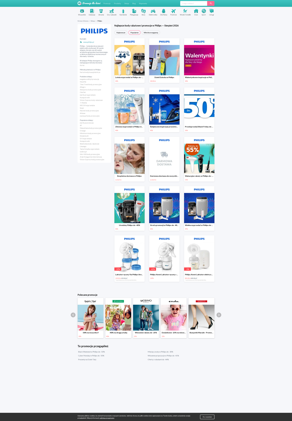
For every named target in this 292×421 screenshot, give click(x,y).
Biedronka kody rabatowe (89, 144)
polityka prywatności (107, 418)
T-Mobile (83, 103)
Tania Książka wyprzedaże (89, 149)
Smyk (82, 108)
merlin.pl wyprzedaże (88, 95)
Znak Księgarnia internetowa (91, 157)
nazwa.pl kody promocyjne (90, 116)
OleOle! (83, 92)
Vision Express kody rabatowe (91, 100)
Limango (83, 146)
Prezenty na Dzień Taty (87, 359)
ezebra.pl (83, 152)
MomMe (83, 82)
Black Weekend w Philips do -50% (91, 352)
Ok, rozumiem (207, 417)
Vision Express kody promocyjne (92, 159)
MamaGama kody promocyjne (91, 128)
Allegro (83, 87)
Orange (83, 131)
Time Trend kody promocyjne (91, 84)
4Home (82, 113)
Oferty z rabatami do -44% (158, 359)
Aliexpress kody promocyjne (90, 90)
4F (81, 125)
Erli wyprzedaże (86, 138)
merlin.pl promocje (87, 123)
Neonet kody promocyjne (89, 111)
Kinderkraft (84, 136)
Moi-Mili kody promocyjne (90, 154)
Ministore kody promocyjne (90, 133)
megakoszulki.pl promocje (89, 79)
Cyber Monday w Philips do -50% (91, 355)
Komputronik (85, 97)
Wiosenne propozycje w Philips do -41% (163, 355)
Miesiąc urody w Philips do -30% (160, 352)
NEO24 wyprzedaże (87, 105)
